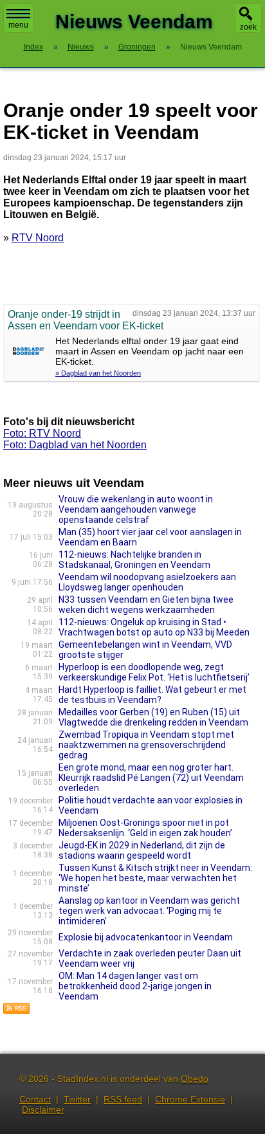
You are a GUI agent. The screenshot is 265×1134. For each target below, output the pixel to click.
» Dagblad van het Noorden (98, 373)
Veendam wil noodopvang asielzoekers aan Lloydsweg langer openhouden (147, 582)
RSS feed (123, 1099)
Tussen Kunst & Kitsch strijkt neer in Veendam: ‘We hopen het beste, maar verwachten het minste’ (155, 878)
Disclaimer (43, 1109)
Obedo (194, 1079)
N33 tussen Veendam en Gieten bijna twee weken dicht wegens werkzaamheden (146, 604)
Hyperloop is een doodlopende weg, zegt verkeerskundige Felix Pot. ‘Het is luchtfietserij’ (154, 672)
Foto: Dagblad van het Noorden (75, 444)
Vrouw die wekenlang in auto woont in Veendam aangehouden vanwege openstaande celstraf (136, 509)
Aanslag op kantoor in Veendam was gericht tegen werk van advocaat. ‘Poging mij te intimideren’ (149, 910)
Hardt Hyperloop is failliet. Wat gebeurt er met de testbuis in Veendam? (152, 694)
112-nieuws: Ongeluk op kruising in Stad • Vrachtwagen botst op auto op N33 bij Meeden (154, 627)
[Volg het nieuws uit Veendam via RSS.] (16, 1011)
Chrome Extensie (190, 1099)
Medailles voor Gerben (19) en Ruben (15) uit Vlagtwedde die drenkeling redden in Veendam (153, 717)
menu (18, 25)
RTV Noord (38, 237)
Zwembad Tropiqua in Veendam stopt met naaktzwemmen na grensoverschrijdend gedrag (146, 744)
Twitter (77, 1099)
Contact (35, 1099)
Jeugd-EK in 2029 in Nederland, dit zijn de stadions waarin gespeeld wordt (142, 850)
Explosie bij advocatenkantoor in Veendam (146, 937)
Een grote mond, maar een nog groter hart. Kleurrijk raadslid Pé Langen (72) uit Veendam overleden (151, 777)
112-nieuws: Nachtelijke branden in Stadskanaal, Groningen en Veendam (134, 559)
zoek (248, 27)
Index (33, 46)
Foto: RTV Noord (42, 433)
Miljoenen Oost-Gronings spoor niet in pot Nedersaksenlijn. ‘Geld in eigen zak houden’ (145, 828)
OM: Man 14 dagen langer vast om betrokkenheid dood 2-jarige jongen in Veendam (135, 986)
